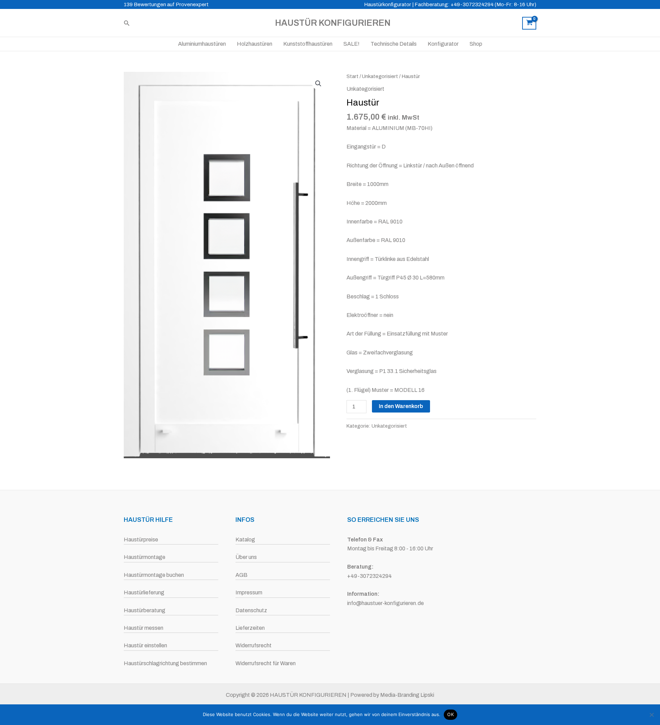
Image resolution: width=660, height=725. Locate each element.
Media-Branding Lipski (407, 695)
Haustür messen (143, 628)
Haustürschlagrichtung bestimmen (165, 663)
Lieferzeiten (250, 628)
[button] (127, 23)
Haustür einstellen (145, 645)
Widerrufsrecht (253, 645)
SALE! (351, 44)
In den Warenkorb (401, 406)
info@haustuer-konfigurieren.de (385, 603)
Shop (476, 44)
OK (450, 714)
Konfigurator (443, 44)
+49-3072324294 (369, 576)
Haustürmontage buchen (154, 575)
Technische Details (394, 44)
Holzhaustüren (254, 44)
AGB (241, 575)
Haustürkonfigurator (387, 4)
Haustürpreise (141, 539)
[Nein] (651, 714)
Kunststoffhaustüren (307, 44)
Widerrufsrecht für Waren (265, 663)
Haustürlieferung (144, 592)
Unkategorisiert (380, 76)
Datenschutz (251, 610)
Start (352, 76)
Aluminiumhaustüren (202, 44)
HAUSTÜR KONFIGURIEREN (332, 23)
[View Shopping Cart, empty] (529, 23)
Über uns (246, 557)
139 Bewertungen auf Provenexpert (166, 4)
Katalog (245, 539)
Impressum (248, 592)
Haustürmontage (144, 557)
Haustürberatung (144, 610)
